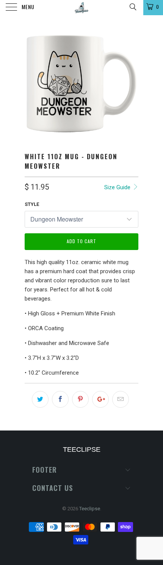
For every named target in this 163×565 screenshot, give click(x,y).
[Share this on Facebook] (60, 399)
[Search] (132, 6)
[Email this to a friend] (120, 399)
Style (32, 204)
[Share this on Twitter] (40, 399)
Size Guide (118, 187)
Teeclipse (89, 508)
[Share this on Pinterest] (80, 399)
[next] (131, 84)
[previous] (31, 84)
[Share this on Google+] (100, 399)
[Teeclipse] (81, 7)
